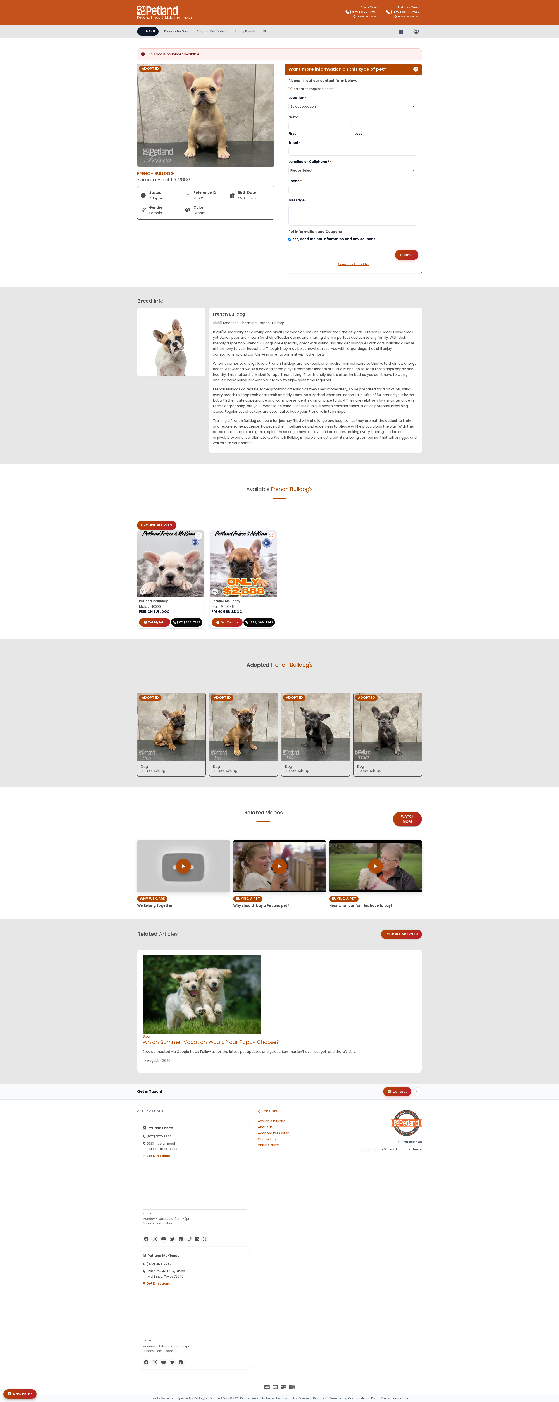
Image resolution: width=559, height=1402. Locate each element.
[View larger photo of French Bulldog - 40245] (271, 536)
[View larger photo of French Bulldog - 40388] (198, 536)
